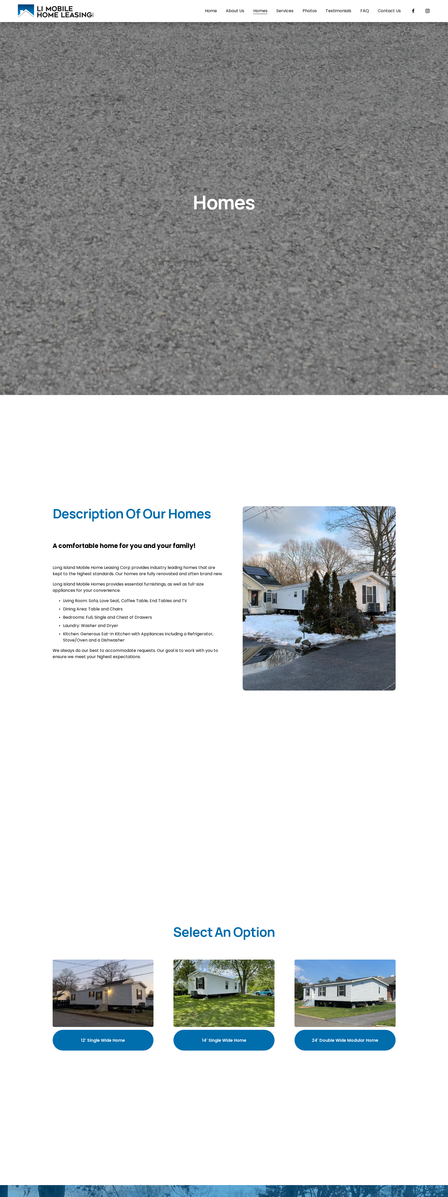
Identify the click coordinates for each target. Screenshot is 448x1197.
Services (284, 11)
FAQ (364, 11)
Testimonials (338, 11)
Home (211, 11)
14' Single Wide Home (224, 1040)
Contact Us (389, 11)
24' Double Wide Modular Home (345, 1040)
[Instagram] (427, 10)
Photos (310, 11)
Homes (260, 11)
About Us (235, 11)
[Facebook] (413, 10)
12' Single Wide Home (103, 1040)
